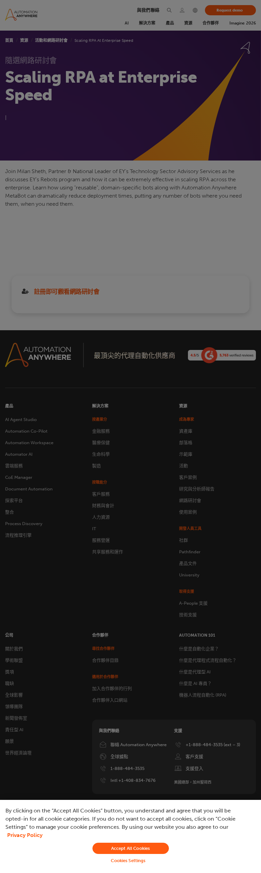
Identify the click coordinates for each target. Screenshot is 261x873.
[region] (130, 836)
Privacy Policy (24, 835)
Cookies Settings (128, 860)
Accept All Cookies (130, 848)
